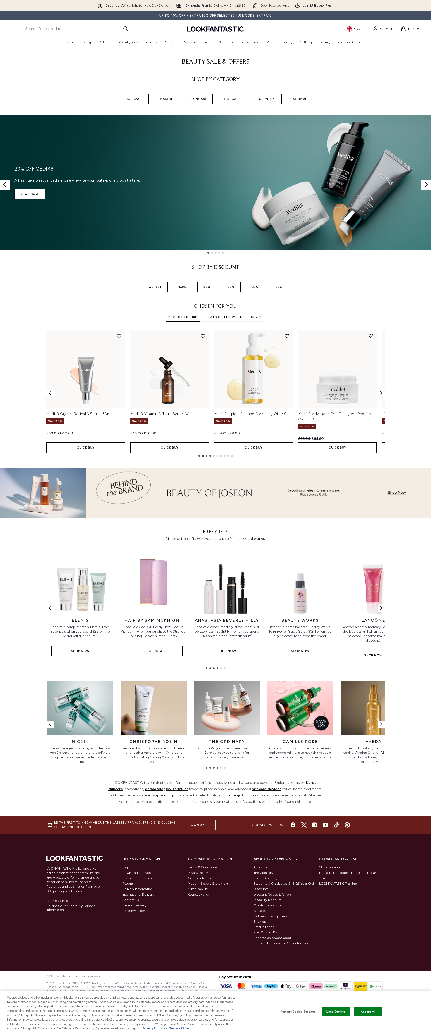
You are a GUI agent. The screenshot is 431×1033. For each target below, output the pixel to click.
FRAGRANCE (133, 99)
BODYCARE (267, 99)
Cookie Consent (58, 901)
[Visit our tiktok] (336, 825)
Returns (128, 884)
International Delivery (138, 894)
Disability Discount (268, 900)
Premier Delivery (134, 905)
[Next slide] (426, 185)
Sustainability (198, 889)
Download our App (136, 873)
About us (260, 867)
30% (231, 287)
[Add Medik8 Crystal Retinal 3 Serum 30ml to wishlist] (119, 335)
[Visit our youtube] (325, 825)
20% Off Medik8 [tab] (183, 317)
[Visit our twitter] (303, 825)
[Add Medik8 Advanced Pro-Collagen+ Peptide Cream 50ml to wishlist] (370, 335)
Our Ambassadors (267, 905)
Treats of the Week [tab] (222, 317)
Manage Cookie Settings (298, 1011)
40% (207, 287)
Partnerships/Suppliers (271, 916)
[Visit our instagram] (314, 825)
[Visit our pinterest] (347, 825)
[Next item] (381, 393)
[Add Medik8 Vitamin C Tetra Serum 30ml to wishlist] (203, 335)
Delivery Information (137, 889)
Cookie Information (202, 878)
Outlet (155, 287)
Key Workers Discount (270, 932)
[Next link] (381, 608)
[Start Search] (125, 29)
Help (125, 867)
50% (182, 287)
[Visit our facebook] (293, 825)
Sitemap (260, 922)
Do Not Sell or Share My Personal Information (71, 908)
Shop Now (29, 194)
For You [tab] (255, 317)
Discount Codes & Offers (273, 894)
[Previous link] (50, 608)
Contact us (130, 900)
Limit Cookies (336, 1011)
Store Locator (330, 867)
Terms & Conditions (203, 867)
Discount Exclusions (137, 878)
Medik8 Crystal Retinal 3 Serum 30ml (78, 414)
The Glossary (263, 873)
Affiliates (260, 911)
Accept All (368, 1011)
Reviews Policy (199, 894)
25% (255, 287)
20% (279, 287)
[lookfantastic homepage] (215, 29)
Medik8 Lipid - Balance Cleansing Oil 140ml (252, 414)
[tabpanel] (215, 393)
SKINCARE (198, 99)
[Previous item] (50, 393)
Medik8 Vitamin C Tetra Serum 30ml (162, 414)
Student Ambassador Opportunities (281, 943)
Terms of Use (179, 1028)
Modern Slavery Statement (208, 884)
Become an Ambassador (272, 938)
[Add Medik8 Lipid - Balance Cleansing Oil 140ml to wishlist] (286, 335)
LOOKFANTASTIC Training (338, 884)
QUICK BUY (86, 448)
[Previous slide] (5, 185)
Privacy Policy (198, 873)
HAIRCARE (232, 99)
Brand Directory (266, 878)
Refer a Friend (264, 927)
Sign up (197, 825)
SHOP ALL (301, 99)
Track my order (133, 911)
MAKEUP (166, 99)
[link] (383, 28)
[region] (215, 1012)
